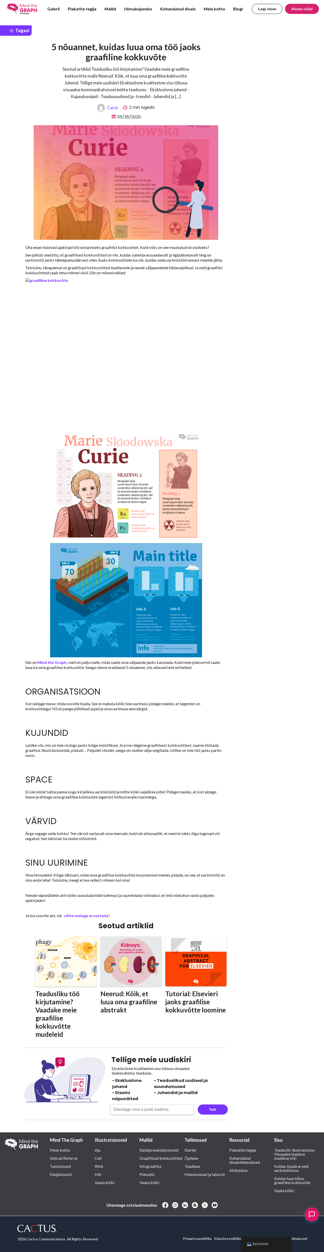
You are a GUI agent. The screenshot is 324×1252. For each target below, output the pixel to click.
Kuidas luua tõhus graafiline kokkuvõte (292, 1180)
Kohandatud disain (178, 8)
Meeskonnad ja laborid (205, 1174)
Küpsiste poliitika (227, 1238)
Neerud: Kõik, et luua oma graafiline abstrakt (128, 1002)
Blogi (238, 8)
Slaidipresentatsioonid (158, 1150)
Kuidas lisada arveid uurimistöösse (291, 1168)
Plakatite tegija (82, 8)
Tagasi (21, 30)
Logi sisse (267, 9)
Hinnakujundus (138, 8)
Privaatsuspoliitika (197, 1238)
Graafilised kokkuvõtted (160, 1158)
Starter (191, 1150)
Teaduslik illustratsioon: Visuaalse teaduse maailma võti (294, 1154)
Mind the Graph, (52, 662)
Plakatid (146, 1174)
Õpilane (191, 1158)
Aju (97, 1150)
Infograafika (150, 1166)
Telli (212, 1110)
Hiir (98, 1174)
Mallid (110, 8)
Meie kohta (214, 8)
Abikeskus (238, 1170)
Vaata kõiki (104, 1182)
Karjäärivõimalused (292, 1238)
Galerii (53, 8)
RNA (99, 1166)
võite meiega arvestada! (86, 915)
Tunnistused (60, 1166)
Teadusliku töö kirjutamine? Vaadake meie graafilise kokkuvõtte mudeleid (57, 1014)
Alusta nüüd (302, 9)
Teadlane (192, 1166)
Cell (98, 1158)
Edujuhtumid (61, 1174)
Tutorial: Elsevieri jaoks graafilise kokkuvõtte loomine (195, 1002)
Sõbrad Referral (63, 1158)
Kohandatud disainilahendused (244, 1160)
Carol (112, 107)
